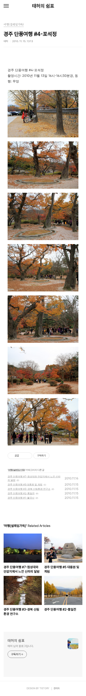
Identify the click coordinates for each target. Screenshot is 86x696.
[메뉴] (6, 6)
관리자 (57, 688)
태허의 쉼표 (43, 6)
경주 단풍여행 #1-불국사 (21, 497)
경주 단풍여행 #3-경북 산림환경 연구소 (29, 488)
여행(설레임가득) (16, 469)
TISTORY (44, 688)
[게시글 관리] (27, 456)
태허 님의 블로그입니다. (21, 646)
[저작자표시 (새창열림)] (51, 455)
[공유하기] (22, 456)
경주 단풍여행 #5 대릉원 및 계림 (25, 484)
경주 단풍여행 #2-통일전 (21, 493)
